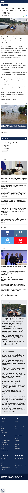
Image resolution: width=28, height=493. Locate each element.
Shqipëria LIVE (4, 462)
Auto (16, 428)
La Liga (2, 446)
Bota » (4, 159)
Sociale (2, 428)
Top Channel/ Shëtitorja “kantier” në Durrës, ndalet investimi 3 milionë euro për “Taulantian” (13, 285)
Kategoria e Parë (4, 442)
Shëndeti (17, 444)
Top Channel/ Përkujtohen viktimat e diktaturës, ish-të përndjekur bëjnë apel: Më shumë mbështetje (13, 273)
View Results (10, 150)
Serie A (2, 448)
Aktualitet (3, 424)
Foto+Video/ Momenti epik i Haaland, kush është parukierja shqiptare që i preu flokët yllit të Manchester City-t (14, 343)
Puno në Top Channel (19, 463)
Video (2, 430)
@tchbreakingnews (7, 242)
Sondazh (5, 138)
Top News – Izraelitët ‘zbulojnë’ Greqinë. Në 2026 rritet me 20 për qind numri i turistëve (13, 267)
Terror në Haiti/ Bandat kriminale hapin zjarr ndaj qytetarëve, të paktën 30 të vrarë (13, 187)
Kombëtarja (3, 438)
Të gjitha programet (5, 467)
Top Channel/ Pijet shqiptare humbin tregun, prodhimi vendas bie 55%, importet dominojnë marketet (12, 279)
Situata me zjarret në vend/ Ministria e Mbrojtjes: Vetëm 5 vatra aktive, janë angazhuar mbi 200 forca (12, 325)
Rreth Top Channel (19, 458)
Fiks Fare (3, 463)
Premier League (4, 444)
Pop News (18, 436)
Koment (16, 423)
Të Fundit (5, 5)
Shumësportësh (4, 450)
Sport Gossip (3, 452)
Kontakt (16, 462)
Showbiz (17, 438)
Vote (5, 150)
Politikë (2, 421)
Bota (2, 5)
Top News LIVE (4, 432)
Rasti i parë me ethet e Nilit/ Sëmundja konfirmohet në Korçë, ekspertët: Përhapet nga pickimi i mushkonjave (13, 410)
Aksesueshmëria (18, 469)
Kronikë (2, 423)
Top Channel (7, 235)
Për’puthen (3, 460)
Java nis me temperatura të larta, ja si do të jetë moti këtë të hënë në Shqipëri (13, 380)
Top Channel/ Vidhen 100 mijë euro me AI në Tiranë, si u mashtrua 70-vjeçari (12, 294)
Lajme (3, 418)
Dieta (16, 446)
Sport (3, 436)
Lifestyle (17, 440)
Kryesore (6, 302)
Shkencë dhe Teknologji (20, 426)
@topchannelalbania (20, 235)
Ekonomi (3, 426)
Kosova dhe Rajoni (19, 424)
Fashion (16, 442)
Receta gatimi (18, 448)
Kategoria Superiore (5, 440)
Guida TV (3, 469)
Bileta (16, 460)
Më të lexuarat (8, 352)
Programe (4, 455)
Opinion (16, 421)
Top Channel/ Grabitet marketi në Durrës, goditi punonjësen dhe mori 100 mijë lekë (13, 289)
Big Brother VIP (4, 458)
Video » (5, 249)
